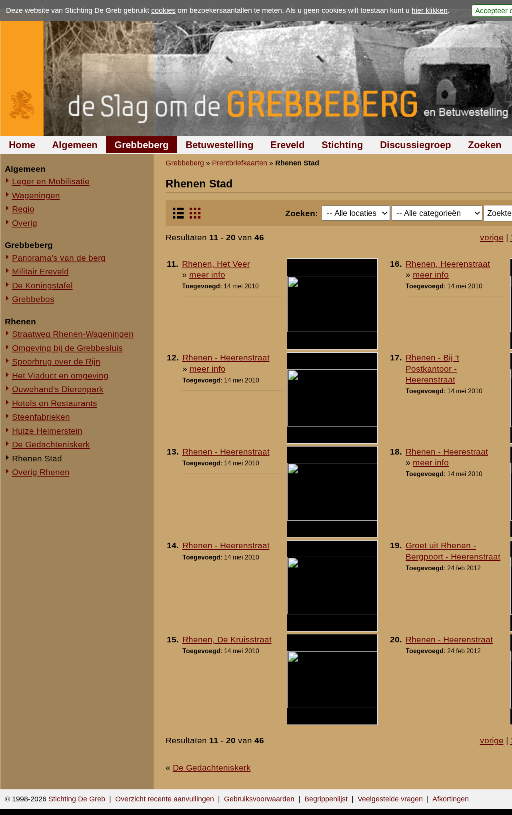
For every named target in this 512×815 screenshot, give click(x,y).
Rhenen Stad (37, 458)
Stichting (342, 144)
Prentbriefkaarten (239, 163)
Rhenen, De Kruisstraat (227, 639)
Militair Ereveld (40, 271)
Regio (23, 208)
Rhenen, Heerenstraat (448, 263)
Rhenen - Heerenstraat (226, 357)
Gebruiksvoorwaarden (259, 799)
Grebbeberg (141, 144)
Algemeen (75, 144)
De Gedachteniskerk (51, 444)
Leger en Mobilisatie (51, 181)
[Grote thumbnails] (195, 216)
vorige (492, 237)
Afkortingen (450, 799)
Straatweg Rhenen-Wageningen (73, 333)
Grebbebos (33, 299)
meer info (207, 274)
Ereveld (287, 144)
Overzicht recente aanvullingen (164, 799)
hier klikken (430, 10)
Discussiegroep (415, 144)
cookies (163, 10)
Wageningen (36, 195)
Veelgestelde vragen (390, 799)
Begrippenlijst (326, 799)
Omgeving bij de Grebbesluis (67, 347)
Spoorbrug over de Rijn (56, 361)
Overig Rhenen (41, 472)
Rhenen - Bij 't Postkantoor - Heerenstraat (432, 368)
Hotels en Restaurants (54, 403)
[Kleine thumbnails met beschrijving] (178, 216)
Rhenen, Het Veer (216, 263)
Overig (24, 222)
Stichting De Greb (76, 799)
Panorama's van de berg (59, 257)
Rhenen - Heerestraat (447, 451)
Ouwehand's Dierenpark (58, 389)
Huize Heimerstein (47, 430)
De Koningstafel (42, 285)
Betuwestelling (220, 144)
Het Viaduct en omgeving (60, 375)
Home (22, 144)
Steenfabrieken (41, 416)
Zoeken (485, 144)
